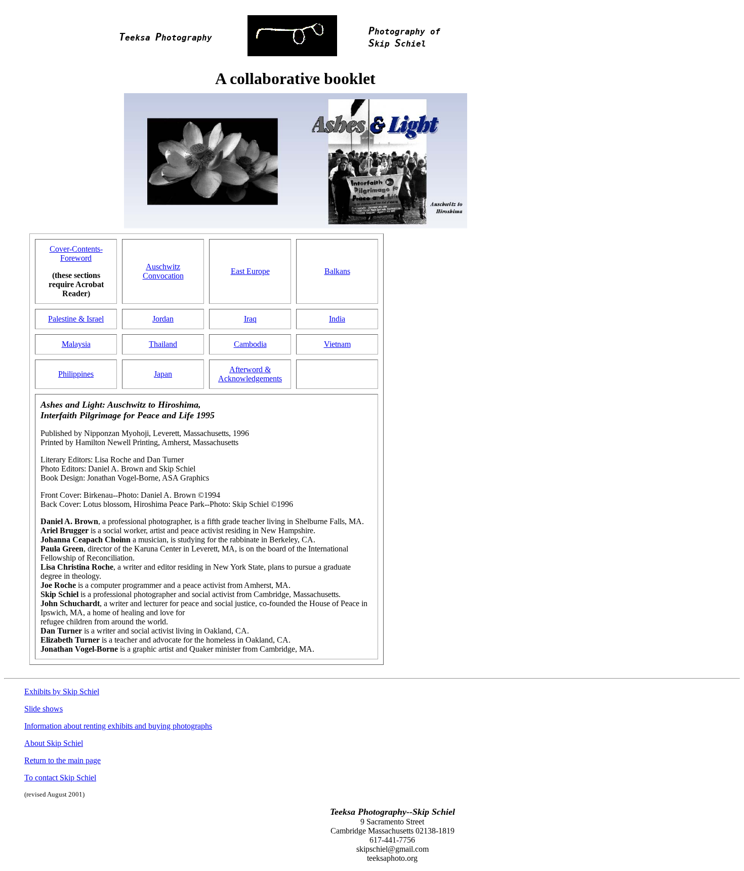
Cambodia (250, 344)
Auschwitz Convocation (163, 271)
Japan (163, 374)
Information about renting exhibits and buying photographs (118, 726)
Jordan (163, 318)
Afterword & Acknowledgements (250, 374)
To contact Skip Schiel (60, 777)
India (337, 318)
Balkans (337, 271)
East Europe (250, 271)
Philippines (76, 374)
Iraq (250, 318)
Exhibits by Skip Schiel (61, 691)
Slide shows (43, 708)
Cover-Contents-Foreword (76, 253)
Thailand (163, 344)
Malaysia (76, 344)
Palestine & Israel (76, 318)
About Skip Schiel (53, 743)
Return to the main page (62, 760)
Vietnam (337, 344)
